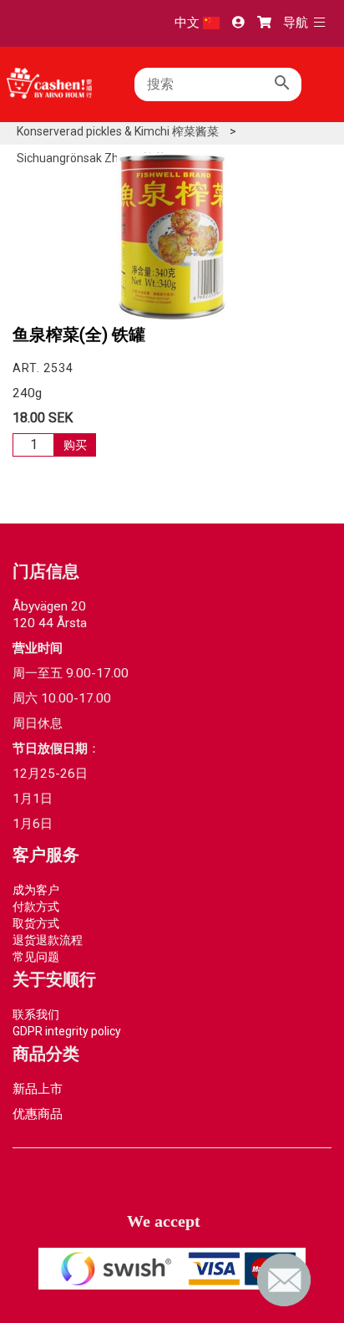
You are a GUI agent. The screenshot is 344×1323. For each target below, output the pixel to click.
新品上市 (38, 1088)
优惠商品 (38, 1113)
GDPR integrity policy (67, 1031)
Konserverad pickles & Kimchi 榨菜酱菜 (118, 131)
